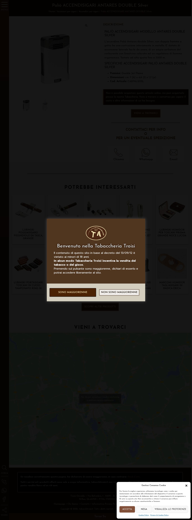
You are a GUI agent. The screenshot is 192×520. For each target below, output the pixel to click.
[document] (96, 260)
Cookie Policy (144, 515)
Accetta (127, 509)
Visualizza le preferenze (170, 509)
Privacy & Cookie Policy (159, 515)
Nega (144, 509)
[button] (186, 485)
